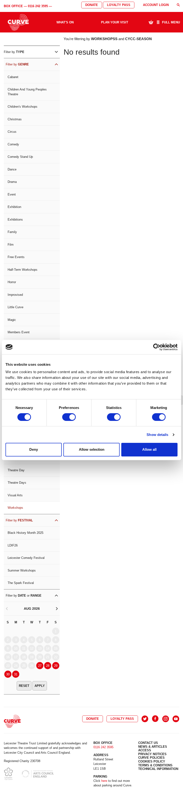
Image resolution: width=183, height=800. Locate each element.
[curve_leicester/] (165, 718)
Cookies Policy (151, 761)
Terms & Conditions (155, 765)
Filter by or (23, 595)
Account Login (156, 5)
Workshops (15, 507)
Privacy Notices (152, 754)
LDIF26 (13, 545)
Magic (12, 320)
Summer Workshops (22, 570)
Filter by (14, 52)
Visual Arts (15, 495)
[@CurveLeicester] (145, 718)
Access (144, 750)
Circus (12, 131)
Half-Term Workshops (22, 269)
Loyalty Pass (118, 5)
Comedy (13, 144)
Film (11, 244)
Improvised (15, 295)
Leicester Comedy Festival (26, 558)
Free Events (16, 257)
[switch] (69, 417)
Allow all (149, 449)
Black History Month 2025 (25, 533)
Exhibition (14, 207)
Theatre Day (16, 470)
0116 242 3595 (38, 6)
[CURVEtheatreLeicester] (155, 718)
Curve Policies (151, 757)
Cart (151, 22)
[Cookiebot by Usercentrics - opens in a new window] (157, 346)
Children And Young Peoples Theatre (27, 92)
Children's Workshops (22, 106)
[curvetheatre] (176, 718)
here (104, 781)
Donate (91, 5)
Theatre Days (17, 482)
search (178, 4)
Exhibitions (15, 219)
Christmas (15, 119)
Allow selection (91, 449)
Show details (157, 435)
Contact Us (148, 743)
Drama (12, 182)
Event (12, 194)
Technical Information (158, 769)
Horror (12, 282)
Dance (12, 169)
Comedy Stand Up (20, 157)
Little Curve (15, 307)
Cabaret (13, 77)
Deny (33, 449)
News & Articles (152, 746)
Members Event (19, 332)
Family (12, 232)
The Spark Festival (21, 583)
